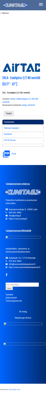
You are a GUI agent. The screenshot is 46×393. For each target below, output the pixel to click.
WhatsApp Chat (14, 389)
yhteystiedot (11, 297)
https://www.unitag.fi (18, 219)
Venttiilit (31, 105)
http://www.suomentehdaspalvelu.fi (24, 267)
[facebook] (6, 275)
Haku (9, 288)
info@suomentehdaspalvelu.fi (22, 264)
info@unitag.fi (15, 215)
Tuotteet (9, 294)
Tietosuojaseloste (14, 301)
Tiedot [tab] (9, 113)
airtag (24, 105)
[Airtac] (21, 68)
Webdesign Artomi (23, 318)
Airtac (12, 99)
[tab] (9, 122)
